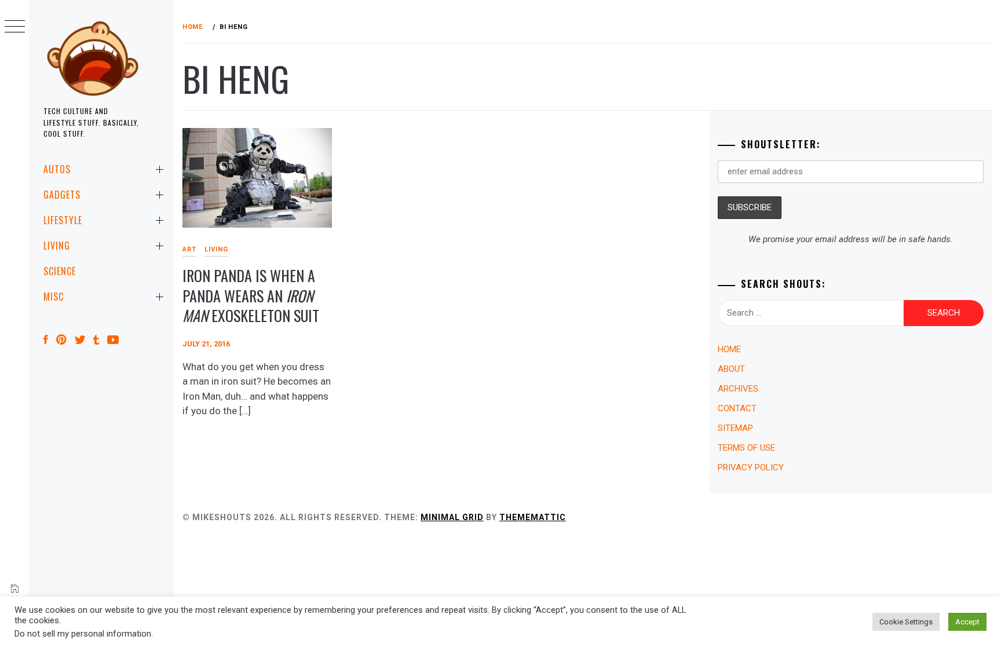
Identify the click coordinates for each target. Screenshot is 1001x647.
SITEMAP (735, 428)
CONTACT (737, 408)
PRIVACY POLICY (751, 467)
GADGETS (62, 195)
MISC (53, 297)
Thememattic (532, 517)
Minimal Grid (452, 517)
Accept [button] (967, 621)
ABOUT (731, 369)
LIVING (56, 246)
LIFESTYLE (62, 220)
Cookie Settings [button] (906, 621)
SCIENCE (59, 271)
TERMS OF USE (746, 448)
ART (189, 249)
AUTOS (57, 169)
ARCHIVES (738, 388)
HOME (729, 349)
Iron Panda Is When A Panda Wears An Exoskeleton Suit (250, 295)
